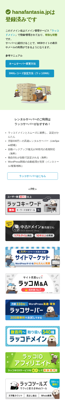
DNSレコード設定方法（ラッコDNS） (30, 73)
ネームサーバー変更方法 (22, 63)
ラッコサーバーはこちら (32, 176)
